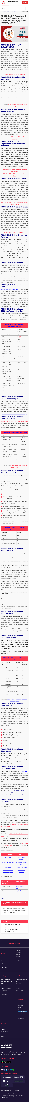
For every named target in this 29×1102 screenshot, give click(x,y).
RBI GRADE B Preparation (4, 993)
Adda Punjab (4, 967)
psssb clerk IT (15, 11)
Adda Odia (18, 954)
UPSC (17, 993)
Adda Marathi (4, 965)
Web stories (21, 1018)
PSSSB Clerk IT (8, 867)
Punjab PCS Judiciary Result (10, 931)
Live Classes (4, 1029)
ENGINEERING (19, 990)
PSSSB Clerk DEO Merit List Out (11, 929)
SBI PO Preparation (5, 979)
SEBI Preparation (5, 983)
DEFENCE (18, 988)
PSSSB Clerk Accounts (8, 862)
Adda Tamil (18, 952)
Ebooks (3, 1033)
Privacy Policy (5, 1097)
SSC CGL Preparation (6, 988)
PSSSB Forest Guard (21, 867)
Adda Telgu (18, 956)
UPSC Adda (18, 965)
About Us (20, 1003)
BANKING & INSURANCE (21, 979)
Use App (25, 2)
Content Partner (21, 1016)
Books (2, 1036)
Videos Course (4, 1031)
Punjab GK (18, 891)
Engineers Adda (5, 962)
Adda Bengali (4, 960)
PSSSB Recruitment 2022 (14, 855)
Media (19, 1007)
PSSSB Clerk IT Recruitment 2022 (9, 289)
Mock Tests (3, 1027)
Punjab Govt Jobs (22, 337)
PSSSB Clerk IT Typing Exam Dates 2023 (14, 74)
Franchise (20, 1013)
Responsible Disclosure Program (9, 1093)
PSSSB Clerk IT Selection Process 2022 (14, 232)
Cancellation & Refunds (7, 1095)
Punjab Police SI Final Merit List (11, 926)
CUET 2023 (18, 962)
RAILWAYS (18, 983)
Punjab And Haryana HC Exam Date (12, 924)
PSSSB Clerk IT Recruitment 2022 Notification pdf (14, 414)
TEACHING (18, 986)
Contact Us (20, 1005)
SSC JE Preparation (5, 986)
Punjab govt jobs (5, 11)
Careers (22, 1010)
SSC (17, 981)
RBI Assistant (4, 990)
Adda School (19, 960)
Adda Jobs (18, 950)
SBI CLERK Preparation (6, 981)
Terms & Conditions (19, 1095)
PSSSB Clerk (8, 857)
